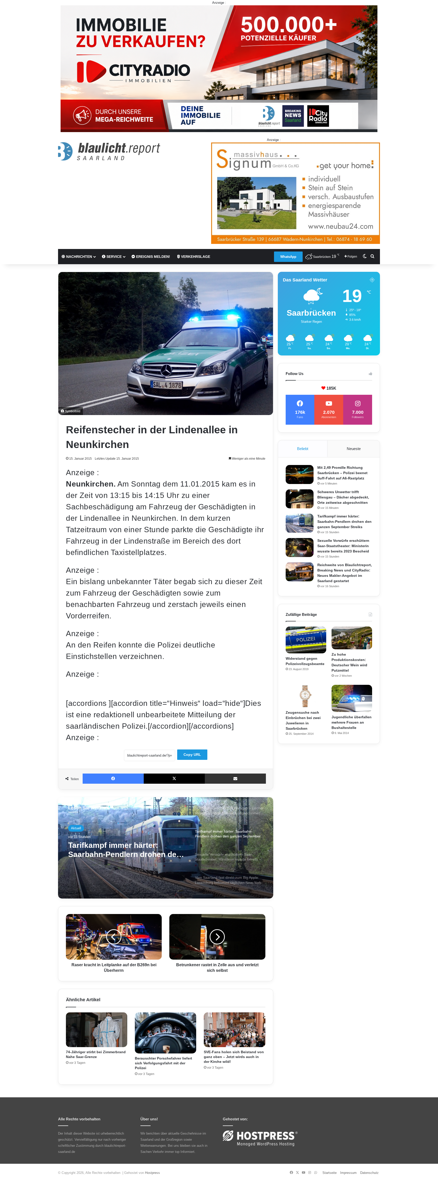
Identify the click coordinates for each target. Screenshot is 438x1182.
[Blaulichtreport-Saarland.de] (109, 151)
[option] (165, 848)
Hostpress (152, 1173)
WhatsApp (288, 257)
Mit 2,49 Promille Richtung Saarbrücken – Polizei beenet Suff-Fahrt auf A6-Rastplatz (342, 472)
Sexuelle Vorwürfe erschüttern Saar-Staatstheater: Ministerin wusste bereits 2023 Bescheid (123, 850)
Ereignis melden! (152, 257)
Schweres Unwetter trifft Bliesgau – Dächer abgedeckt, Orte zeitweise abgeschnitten (343, 497)
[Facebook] (113, 779)
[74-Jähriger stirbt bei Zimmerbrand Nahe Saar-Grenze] (96, 1029)
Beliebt (302, 448)
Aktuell (76, 828)
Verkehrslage (195, 257)
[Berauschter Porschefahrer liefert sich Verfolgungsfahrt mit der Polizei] (165, 1032)
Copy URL (192, 755)
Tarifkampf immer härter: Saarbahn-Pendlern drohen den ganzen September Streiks (344, 521)
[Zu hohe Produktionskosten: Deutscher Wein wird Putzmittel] (352, 637)
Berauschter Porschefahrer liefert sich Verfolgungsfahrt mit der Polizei (163, 1063)
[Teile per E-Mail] (235, 779)
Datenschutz (369, 1173)
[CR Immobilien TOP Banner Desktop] (219, 68)
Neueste (354, 448)
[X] (174, 779)
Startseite (329, 1173)
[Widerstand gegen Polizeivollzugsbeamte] (306, 640)
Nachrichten (78, 257)
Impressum (348, 1173)
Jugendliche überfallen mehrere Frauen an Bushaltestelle (352, 722)
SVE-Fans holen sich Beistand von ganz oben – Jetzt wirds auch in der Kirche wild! (234, 1057)
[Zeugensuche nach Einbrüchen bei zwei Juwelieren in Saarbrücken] (306, 696)
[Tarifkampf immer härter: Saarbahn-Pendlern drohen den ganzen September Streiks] (300, 523)
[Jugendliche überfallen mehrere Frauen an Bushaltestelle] (352, 698)
